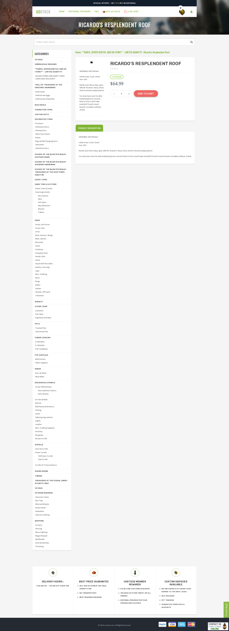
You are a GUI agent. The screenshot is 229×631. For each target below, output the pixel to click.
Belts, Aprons (40, 238)
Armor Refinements (43, 387)
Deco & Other (41, 373)
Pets (37, 324)
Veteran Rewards (44, 493)
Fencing (38, 528)
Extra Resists (43, 394)
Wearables (39, 376)
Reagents (39, 435)
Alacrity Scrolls (41, 449)
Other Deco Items (42, 134)
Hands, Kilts (40, 256)
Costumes (39, 310)
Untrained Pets (41, 331)
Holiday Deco (41, 130)
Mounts (41, 209)
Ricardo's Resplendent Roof (157, 52)
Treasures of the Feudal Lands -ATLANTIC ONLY (52, 482)
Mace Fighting (41, 532)
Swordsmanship (42, 543)
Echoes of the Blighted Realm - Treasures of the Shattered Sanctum (51, 172)
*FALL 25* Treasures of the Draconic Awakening (48, 86)
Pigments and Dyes (43, 317)
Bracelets (39, 242)
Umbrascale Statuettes (45, 99)
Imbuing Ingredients (44, 417)
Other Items (41, 306)
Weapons (39, 521)
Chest (37, 246)
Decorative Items (44, 119)
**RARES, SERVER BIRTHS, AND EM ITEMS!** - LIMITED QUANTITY (112, 52)
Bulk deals (40, 105)
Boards (38, 403)
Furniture (39, 123)
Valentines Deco (42, 148)
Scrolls (39, 445)
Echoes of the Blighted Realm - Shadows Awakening (51, 163)
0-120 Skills (39, 345)
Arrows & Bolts (41, 399)
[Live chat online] (218, 626)
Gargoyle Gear (41, 253)
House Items (40, 507)
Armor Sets (40, 228)
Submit (191, 42)
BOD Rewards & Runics (44, 406)
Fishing (38, 410)
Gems (37, 413)
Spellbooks (39, 539)
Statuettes (39, 144)
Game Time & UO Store (45, 184)
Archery (38, 525)
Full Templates (41, 349)
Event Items (40, 92)
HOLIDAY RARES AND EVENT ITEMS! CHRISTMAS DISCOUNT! (50, 77)
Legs (37, 271)
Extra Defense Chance (47, 390)
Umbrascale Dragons (46, 64)
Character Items (43, 110)
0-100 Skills (39, 342)
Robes (37, 285)
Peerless (38, 431)
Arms (37, 231)
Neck (37, 278)
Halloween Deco (42, 127)
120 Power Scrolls (45, 456)
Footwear (39, 249)
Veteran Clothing (42, 515)
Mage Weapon (41, 536)
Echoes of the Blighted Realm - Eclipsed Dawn (51, 155)
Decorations (43, 196)
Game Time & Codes (43, 188)
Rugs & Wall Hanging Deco (46, 141)
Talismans (39, 295)
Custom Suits (42, 114)
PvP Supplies (41, 355)
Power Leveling (42, 338)
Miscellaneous (44, 205)
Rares (38, 369)
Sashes (38, 288)
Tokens (41, 212)
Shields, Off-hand (42, 292)
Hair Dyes (42, 202)
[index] (43, 12)
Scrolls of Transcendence (46, 465)
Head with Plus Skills (44, 263)
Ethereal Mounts (42, 504)
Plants (37, 137)
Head (37, 260)
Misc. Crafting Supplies (44, 428)
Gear (37, 220)
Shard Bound (41, 471)
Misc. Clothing (41, 274)
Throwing (39, 546)
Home (78, 52)
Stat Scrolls (43, 459)
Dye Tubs (39, 500)
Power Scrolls (41, 452)
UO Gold (39, 60)
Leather (38, 424)
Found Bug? (226, 609)
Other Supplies (41, 362)
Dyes (40, 199)
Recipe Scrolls (41, 438)
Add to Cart (146, 93)
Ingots (38, 421)
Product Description (89, 128)
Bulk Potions (40, 359)
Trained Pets (40, 328)
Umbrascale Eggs (42, 95)
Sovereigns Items (42, 192)
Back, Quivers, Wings (44, 235)
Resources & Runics (45, 383)
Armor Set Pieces (42, 224)
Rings (37, 281)
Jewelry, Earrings (42, 267)
